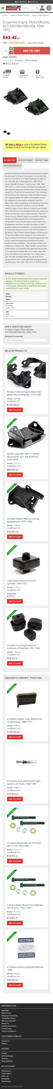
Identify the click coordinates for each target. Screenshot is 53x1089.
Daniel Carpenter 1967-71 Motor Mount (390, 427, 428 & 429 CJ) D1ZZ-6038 (23, 456)
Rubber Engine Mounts (40, 15)
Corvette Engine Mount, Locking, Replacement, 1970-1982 (23, 520)
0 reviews (19, 60)
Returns (4, 1044)
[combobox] (26, 340)
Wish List (5, 1076)
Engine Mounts (23, 15)
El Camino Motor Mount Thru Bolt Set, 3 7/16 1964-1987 (24, 844)
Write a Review (31, 60)
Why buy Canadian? (9, 1021)
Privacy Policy (6, 1029)
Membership (6, 1081)
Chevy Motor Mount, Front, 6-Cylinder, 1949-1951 (21, 582)
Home (5, 15)
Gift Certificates (7, 1056)
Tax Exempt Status (8, 1018)
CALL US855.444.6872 (40, 76)
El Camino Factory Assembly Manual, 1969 (25, 968)
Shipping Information (9, 1016)
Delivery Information (9, 1026)
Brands (4, 1053)
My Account (6, 1071)
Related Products (12, 165)
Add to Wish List (12, 63)
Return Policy (6, 1013)
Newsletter (6, 1079)
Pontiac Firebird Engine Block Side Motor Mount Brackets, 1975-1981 (24, 393)
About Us (5, 1023)
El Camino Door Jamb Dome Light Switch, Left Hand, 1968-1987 (24, 782)
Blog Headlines (7, 1061)
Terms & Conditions (9, 1031)
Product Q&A (41, 160)
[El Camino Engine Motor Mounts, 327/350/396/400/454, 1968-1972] (26, 104)
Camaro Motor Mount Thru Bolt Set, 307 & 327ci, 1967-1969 (25, 906)
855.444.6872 (21, 2)
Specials (5, 1059)
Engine (12, 15)
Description (9, 160)
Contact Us (34, 2)
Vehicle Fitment (25, 160)
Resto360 (5, 1010)
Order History (6, 1074)
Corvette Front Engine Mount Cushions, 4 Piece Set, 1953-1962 (23, 647)
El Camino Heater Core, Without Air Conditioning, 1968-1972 (24, 720)
